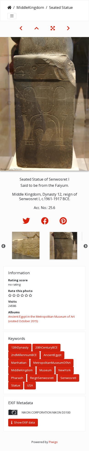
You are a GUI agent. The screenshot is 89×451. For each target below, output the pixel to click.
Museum (45, 370)
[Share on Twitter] (27, 221)
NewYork (64, 370)
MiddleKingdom (30, 7)
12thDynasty (20, 347)
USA (30, 385)
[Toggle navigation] (11, 16)
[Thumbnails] (37, 28)
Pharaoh (17, 378)
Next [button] (85, 246)
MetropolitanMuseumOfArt (52, 363)
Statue (15, 385)
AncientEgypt (52, 355)
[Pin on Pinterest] (63, 221)
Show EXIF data (24, 422)
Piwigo (53, 442)
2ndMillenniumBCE (24, 355)
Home (9, 7)
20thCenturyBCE (46, 347)
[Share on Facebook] (46, 221)
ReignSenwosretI (42, 378)
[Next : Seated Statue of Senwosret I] (68, 28)
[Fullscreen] (53, 28)
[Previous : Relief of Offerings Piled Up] (21, 28)
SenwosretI (68, 378)
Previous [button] (3, 246)
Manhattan (18, 363)
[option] (25, 245)
